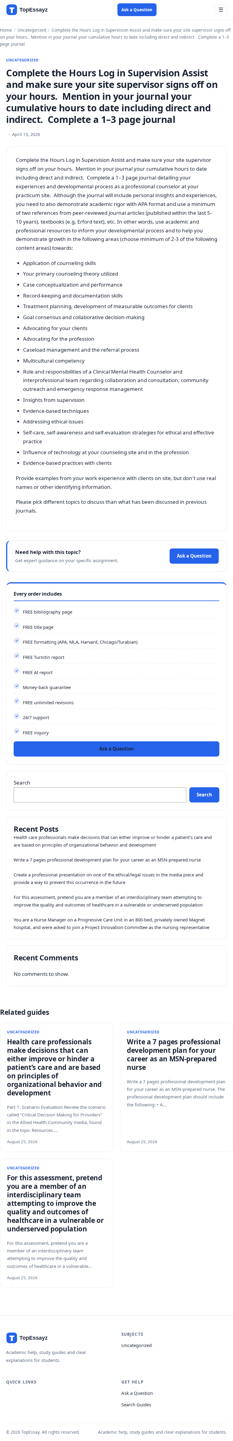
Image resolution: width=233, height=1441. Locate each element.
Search (22, 782)
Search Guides (136, 1404)
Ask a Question (136, 9)
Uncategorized (32, 30)
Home (6, 30)
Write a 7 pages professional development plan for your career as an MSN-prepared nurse (107, 860)
